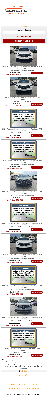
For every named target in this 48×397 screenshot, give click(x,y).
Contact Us (33, 384)
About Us (22, 384)
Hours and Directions (16, 389)
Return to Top (24, 375)
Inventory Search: (24, 30)
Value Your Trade (33, 389)
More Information (37, 73)
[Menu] (6, 22)
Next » (26, 27)
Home (13, 384)
